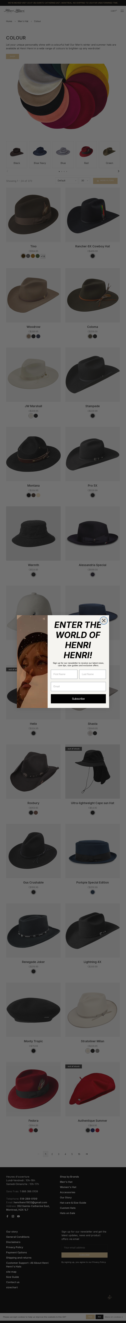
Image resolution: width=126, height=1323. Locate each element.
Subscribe (78, 698)
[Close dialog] (104, 620)
